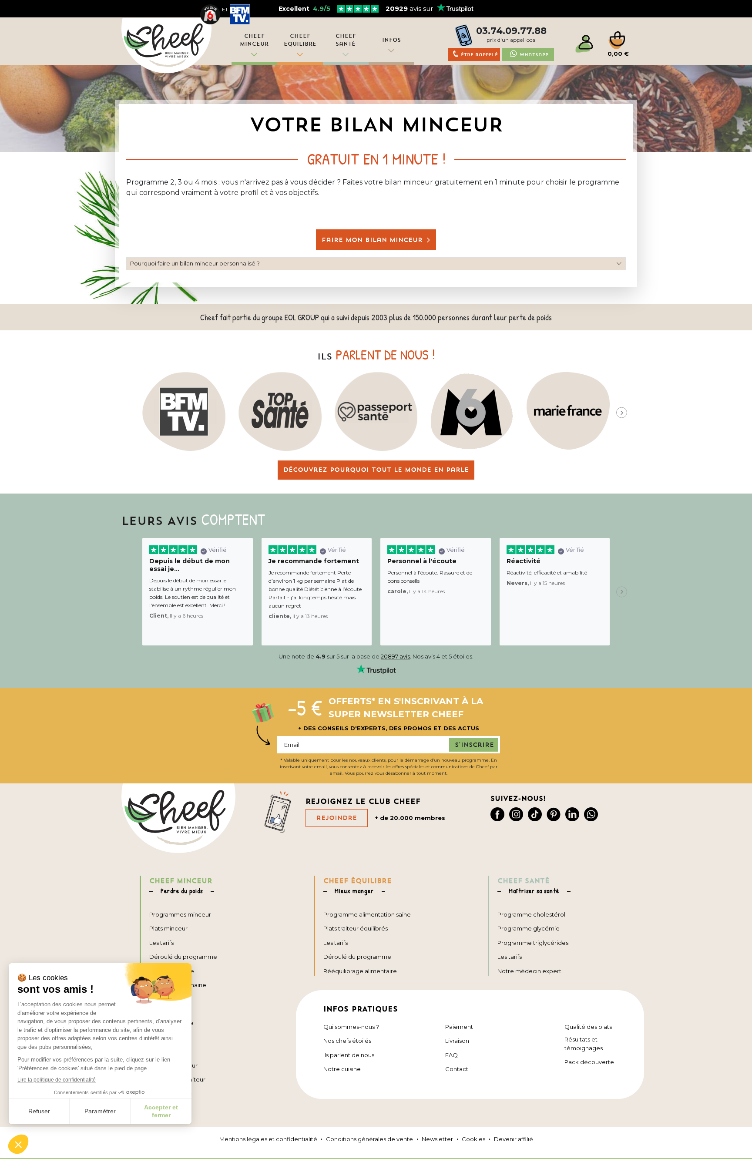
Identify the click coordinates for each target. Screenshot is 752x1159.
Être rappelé (479, 54)
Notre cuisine (342, 1068)
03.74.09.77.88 (511, 30)
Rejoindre (336, 818)
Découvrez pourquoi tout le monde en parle (376, 470)
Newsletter (437, 1138)
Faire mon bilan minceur (372, 240)
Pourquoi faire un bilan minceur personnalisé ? (195, 263)
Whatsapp (534, 54)
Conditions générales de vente (369, 1138)
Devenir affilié (513, 1138)
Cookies (473, 1138)
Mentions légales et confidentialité (268, 1138)
